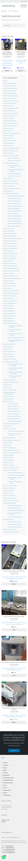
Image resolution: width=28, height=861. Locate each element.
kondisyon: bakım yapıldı (7, 65)
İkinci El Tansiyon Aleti (10, 465)
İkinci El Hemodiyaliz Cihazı (11, 253)
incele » (14, 629)
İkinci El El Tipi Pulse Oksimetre (17, 431)
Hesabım (5, 792)
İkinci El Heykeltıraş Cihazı (15, 211)
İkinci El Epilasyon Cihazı (15, 203)
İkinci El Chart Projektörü (10, 125)
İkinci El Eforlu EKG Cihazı (10, 140)
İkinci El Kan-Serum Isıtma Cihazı (12, 271)
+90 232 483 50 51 (10, 847)
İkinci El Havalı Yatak (9, 251)
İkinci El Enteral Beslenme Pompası (13, 188)
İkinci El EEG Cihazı (9, 138)
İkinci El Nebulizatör (9, 354)
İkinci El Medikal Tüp (9, 318)
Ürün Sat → (14, 750)
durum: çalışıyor (22, 576)
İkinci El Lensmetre (9, 298)
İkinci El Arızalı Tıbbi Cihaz (15, 522)
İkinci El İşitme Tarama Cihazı (11, 265)
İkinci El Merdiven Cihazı (10, 344)
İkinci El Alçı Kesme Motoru (11, 88)
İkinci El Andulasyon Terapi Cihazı (17, 196)
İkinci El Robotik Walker (15, 508)
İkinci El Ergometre (9, 191)
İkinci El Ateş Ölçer (9, 105)
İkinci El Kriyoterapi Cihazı (10, 286)
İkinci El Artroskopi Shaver (10, 103)
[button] (4, 857)
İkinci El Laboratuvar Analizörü (11, 290)
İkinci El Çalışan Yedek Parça (16, 527)
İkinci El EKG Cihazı (9, 145)
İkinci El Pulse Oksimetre (10, 428)
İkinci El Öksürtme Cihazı (10, 380)
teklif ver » (7, 70)
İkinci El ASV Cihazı (14, 403)
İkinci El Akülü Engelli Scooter (16, 472)
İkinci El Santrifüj (8, 442)
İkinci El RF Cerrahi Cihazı (15, 160)
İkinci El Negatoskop (9, 356)
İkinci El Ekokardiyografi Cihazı (11, 150)
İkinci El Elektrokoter (14, 158)
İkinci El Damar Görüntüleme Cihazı (13, 133)
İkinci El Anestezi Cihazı (10, 98)
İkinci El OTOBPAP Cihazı (15, 416)
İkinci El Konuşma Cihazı (10, 283)
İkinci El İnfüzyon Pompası (11, 258)
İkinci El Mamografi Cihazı (10, 303)
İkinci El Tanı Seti (8, 462)
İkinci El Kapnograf (9, 273)
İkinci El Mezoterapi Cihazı (15, 221)
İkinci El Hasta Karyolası (10, 243)
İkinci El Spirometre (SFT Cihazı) (12, 450)
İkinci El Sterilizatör (9, 455)
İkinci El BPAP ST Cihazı (15, 411)
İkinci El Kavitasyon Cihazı (15, 218)
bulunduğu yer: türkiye (13, 576)
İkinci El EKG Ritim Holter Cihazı (12, 148)
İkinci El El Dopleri (9, 153)
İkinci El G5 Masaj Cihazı (15, 208)
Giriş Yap (25, 1)
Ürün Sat (5, 787)
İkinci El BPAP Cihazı (14, 408)
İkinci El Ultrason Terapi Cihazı (11, 500)
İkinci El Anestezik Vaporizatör (11, 100)
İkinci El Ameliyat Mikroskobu (11, 95)
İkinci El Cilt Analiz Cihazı (15, 198)
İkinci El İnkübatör (9, 261)
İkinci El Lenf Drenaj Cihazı (11, 295)
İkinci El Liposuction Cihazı (11, 300)
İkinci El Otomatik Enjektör (11, 389)
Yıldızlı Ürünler (6, 775)
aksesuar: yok (18, 60)
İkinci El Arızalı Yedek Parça (16, 524)
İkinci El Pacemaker (9, 398)
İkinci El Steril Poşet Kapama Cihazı (13, 452)
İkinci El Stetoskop (9, 457)
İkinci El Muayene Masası (10, 351)
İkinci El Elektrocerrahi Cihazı (11, 155)
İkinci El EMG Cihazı (9, 178)
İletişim (5, 785)
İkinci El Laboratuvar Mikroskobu (12, 293)
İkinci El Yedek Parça (9, 519)
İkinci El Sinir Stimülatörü (15, 173)
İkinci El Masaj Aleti (9, 305)
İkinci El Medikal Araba (10, 310)
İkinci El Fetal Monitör (10, 231)
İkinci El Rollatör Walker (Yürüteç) (17, 510)
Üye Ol (22, 1)
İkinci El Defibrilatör (9, 135)
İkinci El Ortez (8, 385)
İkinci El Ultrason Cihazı (10, 495)
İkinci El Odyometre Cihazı (10, 359)
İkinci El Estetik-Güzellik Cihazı (12, 193)
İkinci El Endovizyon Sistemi (11, 181)
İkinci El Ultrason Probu (10, 498)
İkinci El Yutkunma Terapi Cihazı (12, 532)
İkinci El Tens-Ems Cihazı (15, 176)
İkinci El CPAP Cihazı (14, 413)
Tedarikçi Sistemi (7, 790)
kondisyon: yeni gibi (17, 670)
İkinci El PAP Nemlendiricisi (16, 421)
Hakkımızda (5, 765)
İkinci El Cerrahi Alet (9, 118)
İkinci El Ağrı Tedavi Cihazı (10, 83)
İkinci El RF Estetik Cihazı (15, 226)
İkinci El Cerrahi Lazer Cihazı (11, 123)
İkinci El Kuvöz (8, 288)
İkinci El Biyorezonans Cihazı (11, 113)
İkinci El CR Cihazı (9, 130)
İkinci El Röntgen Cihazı (10, 437)
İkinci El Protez (8, 426)
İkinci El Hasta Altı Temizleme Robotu (13, 238)
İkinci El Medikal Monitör (10, 315)
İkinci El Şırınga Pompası (10, 447)
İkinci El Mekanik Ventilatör (11, 323)
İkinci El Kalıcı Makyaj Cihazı (16, 216)
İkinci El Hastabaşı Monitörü (11, 248)
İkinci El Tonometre (9, 490)
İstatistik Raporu (7, 795)
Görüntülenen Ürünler (8, 780)
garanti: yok (9, 63)
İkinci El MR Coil (8, 349)
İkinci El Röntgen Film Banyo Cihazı (13, 440)
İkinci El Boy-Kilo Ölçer (10, 115)
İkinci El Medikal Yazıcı (10, 320)
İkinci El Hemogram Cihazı (11, 256)
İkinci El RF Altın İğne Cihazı (16, 223)
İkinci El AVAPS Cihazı (14, 406)
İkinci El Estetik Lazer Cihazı (16, 206)
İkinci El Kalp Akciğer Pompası (11, 268)
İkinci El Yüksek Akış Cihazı (10, 529)
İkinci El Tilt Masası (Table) (11, 485)
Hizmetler (5, 772)
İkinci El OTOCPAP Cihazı (15, 418)
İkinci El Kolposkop (9, 280)
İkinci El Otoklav (8, 387)
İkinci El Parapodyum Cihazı (16, 505)
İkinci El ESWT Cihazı (9, 228)
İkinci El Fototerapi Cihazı (10, 236)
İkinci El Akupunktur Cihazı (11, 85)
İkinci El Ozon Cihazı (9, 396)
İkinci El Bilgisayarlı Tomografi (11, 108)
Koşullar (5, 767)
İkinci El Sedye (8, 445)
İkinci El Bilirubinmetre (10, 110)
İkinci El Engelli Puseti (10, 186)
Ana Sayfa (5, 11)
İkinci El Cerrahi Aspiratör (10, 120)
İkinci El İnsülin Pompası (10, 263)
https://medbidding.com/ (9, 852)
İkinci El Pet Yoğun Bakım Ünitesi (12, 423)
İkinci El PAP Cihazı (9, 401)
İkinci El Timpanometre (10, 488)
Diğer (6, 80)
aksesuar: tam (5, 60)
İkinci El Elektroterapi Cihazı (11, 163)
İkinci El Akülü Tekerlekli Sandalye (17, 475)
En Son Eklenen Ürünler (8, 777)
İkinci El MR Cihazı (9, 346)
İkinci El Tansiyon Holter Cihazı (12, 467)
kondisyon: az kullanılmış (16, 624)
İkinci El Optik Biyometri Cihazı (12, 382)
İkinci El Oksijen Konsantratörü (12, 361)
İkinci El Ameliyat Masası (10, 93)
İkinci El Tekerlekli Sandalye (11, 470)
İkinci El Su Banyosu (9, 460)
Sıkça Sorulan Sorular (8, 782)
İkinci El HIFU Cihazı (14, 213)
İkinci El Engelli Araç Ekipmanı (11, 183)
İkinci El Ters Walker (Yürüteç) (16, 517)
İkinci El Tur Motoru (9, 493)
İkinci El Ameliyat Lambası (10, 90)
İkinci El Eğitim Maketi (10, 143)
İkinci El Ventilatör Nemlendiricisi (17, 337)
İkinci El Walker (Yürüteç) (10, 503)
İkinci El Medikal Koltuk (10, 313)
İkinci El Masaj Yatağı (9, 308)
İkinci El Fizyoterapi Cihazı (10, 233)
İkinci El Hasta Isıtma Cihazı (11, 241)
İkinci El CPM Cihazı (9, 128)
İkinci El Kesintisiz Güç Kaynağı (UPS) (13, 278)
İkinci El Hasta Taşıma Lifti (10, 246)
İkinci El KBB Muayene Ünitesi (11, 276)
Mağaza (5, 770)
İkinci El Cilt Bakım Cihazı (15, 201)
